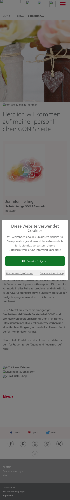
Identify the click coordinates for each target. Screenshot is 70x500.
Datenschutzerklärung (52, 273)
